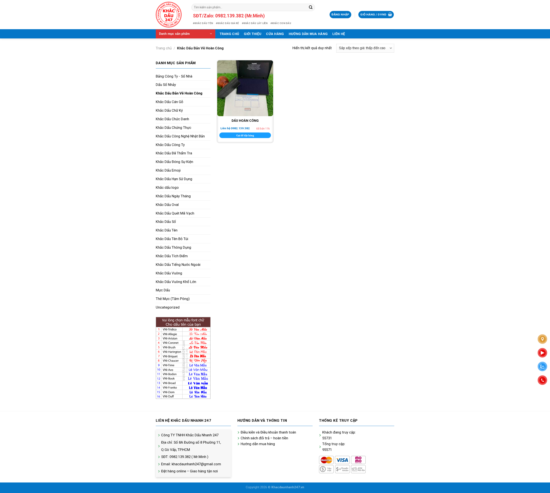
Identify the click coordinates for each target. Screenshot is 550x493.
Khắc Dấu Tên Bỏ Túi (172, 239)
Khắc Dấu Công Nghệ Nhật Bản (180, 136)
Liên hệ (338, 34)
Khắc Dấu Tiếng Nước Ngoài (178, 264)
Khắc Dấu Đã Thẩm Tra (174, 153)
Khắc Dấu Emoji (168, 170)
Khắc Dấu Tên (166, 230)
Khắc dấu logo (167, 187)
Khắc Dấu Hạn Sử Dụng (174, 179)
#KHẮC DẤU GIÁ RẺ (227, 23)
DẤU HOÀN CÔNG (245, 121)
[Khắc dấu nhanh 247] (170, 14)
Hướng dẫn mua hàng (258, 444)
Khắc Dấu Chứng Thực (173, 127)
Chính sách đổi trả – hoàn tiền (264, 438)
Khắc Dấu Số (166, 221)
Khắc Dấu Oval (167, 204)
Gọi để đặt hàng (245, 135)
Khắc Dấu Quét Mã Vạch (175, 213)
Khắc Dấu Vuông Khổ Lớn (176, 282)
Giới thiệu (252, 34)
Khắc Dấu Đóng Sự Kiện (174, 162)
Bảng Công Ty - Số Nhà (174, 76)
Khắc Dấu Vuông (169, 273)
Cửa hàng (275, 34)
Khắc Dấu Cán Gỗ (169, 102)
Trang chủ (229, 34)
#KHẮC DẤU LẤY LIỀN (254, 23)
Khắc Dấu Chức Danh (172, 119)
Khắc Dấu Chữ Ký (169, 110)
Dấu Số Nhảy (166, 84)
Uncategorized (168, 307)
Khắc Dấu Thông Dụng (173, 247)
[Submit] (311, 7)
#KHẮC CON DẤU (280, 23)
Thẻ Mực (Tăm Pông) (173, 299)
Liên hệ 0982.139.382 (235, 128)
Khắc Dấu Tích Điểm (172, 256)
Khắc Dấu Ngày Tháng (173, 196)
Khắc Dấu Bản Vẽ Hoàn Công (179, 93)
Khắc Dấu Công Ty (170, 145)
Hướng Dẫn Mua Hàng (308, 34)
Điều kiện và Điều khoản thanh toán (268, 432)
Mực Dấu (163, 290)
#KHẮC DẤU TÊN (203, 23)
